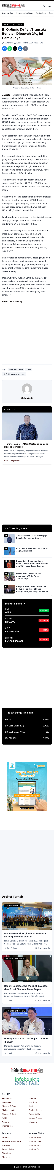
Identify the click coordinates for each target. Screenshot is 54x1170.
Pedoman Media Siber (11, 1141)
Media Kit (6, 1157)
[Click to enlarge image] (27, 71)
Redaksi (5, 1137)
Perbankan (41, 13)
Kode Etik (6, 1145)
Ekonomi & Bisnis (9, 1114)
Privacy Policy (8, 1149)
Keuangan (6, 1102)
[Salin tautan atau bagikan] (25, 48)
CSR (31, 1106)
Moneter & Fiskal (9, 1106)
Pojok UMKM (34, 1114)
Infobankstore (35, 1141)
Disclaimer (6, 1153)
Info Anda (33, 1102)
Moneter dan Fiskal (13, 24)
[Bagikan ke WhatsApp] (9, 48)
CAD (29, 369)
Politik (4, 1118)
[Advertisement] (27, 334)
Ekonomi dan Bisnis (25, 13)
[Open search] (44, 5)
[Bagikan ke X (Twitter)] (15, 48)
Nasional (5, 1122)
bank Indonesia (16, 369)
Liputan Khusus (35, 1118)
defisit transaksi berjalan (14, 374)
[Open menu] (49, 5)
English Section (35, 1110)
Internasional (7, 1126)
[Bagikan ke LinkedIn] (20, 48)
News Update (7, 13)
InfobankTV (34, 1149)
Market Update (8, 1110)
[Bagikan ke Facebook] (4, 48)
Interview (33, 1122)
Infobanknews (35, 1137)
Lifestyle (32, 1098)
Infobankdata (34, 1145)
